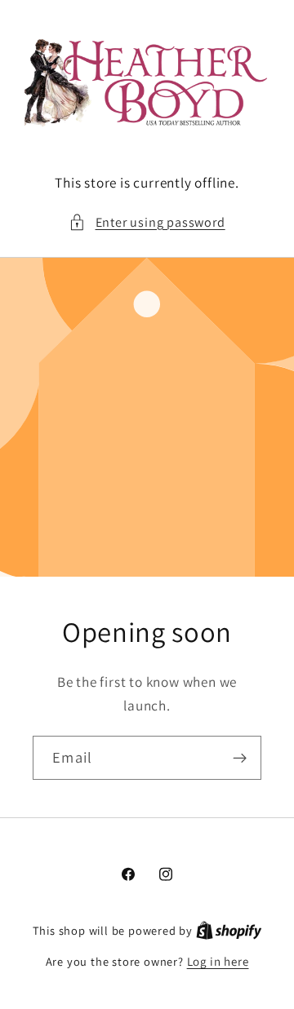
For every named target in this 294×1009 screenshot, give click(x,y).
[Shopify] (229, 930)
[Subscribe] (240, 758)
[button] (147, 222)
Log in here (218, 961)
